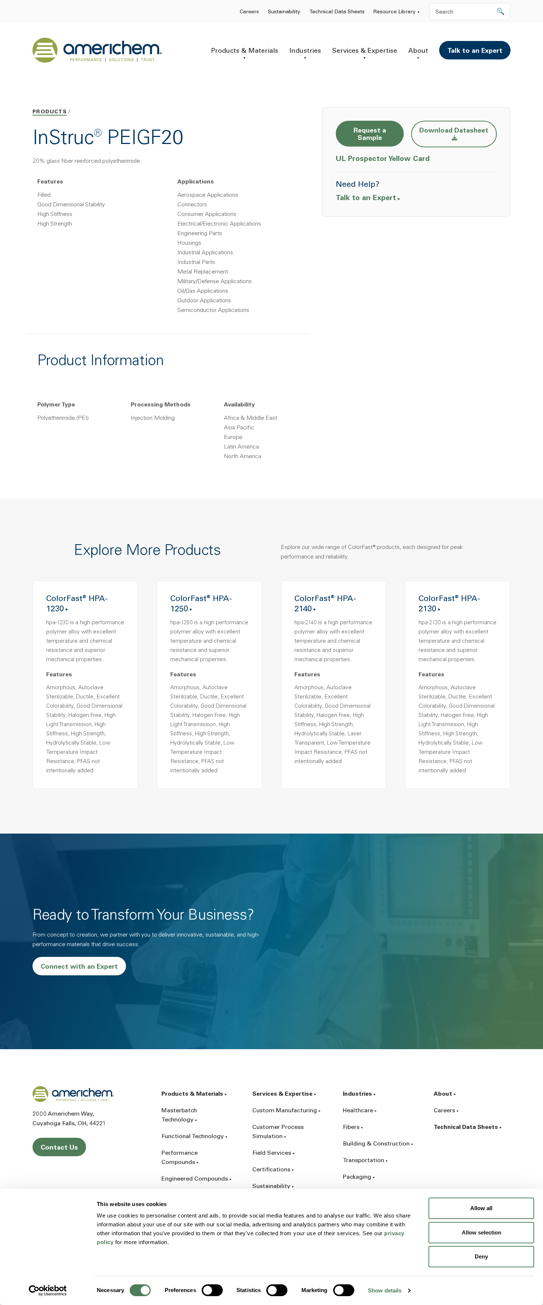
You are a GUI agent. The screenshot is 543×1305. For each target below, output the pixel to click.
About (418, 51)
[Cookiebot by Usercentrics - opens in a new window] (48, 1290)
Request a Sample (370, 135)
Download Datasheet (458, 130)
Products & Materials (244, 51)
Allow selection (481, 1232)
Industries (305, 51)
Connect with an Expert (79, 967)
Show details (385, 1290)
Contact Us (59, 1148)
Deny (481, 1256)
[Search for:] (469, 11)
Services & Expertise (364, 51)
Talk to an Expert (474, 51)
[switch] (212, 1290)
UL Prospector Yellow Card (383, 159)
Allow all (481, 1208)
